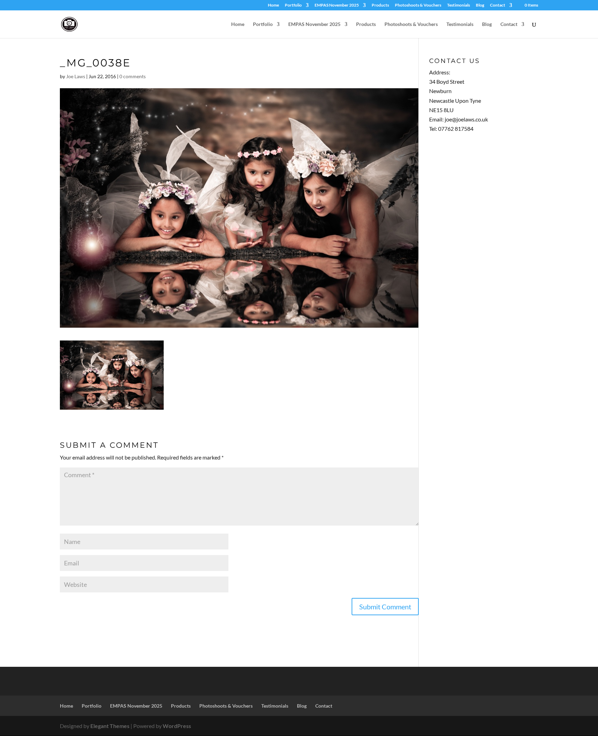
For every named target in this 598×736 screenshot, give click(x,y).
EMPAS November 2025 (337, 5)
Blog (480, 5)
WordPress (177, 726)
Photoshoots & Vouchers (418, 5)
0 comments (132, 76)
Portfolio (293, 5)
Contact (497, 5)
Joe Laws (75, 76)
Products (380, 5)
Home (273, 5)
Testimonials (458, 5)
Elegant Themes (109, 726)
